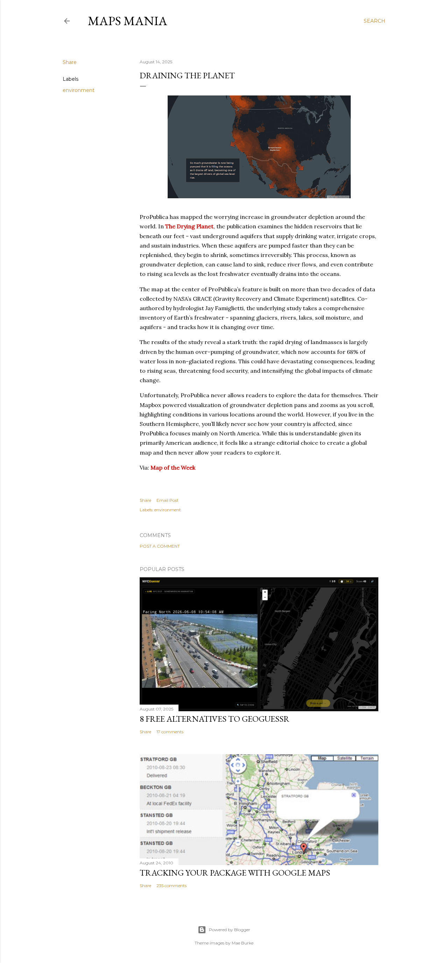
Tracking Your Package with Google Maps (235, 872)
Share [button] (70, 62)
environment (78, 90)
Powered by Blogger (229, 929)
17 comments (169, 731)
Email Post (167, 500)
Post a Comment (160, 546)
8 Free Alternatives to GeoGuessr (214, 718)
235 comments (171, 885)
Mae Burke (242, 943)
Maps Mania (127, 21)
